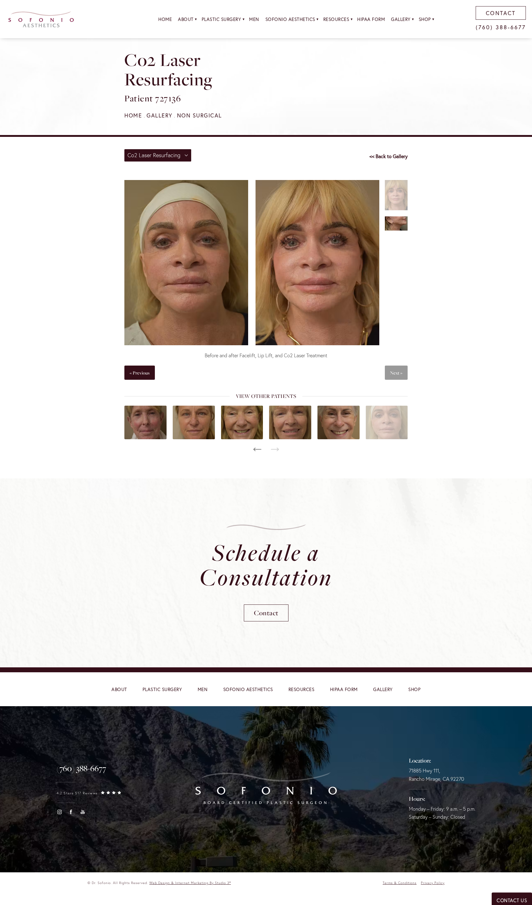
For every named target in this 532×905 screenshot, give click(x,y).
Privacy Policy (433, 883)
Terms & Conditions (400, 883)
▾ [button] (196, 19)
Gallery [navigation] (159, 115)
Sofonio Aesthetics (290, 19)
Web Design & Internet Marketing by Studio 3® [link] (190, 883)
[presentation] (257, 449)
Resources (336, 19)
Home (165, 19)
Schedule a (266, 564)
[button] (59, 812)
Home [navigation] (133, 115)
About (186, 19)
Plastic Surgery (221, 19)
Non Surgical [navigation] (199, 115)
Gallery (401, 19)
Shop (425, 19)
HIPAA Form (371, 19)
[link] (81, 768)
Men (254, 19)
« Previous (140, 373)
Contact (266, 612)
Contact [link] (501, 13)
